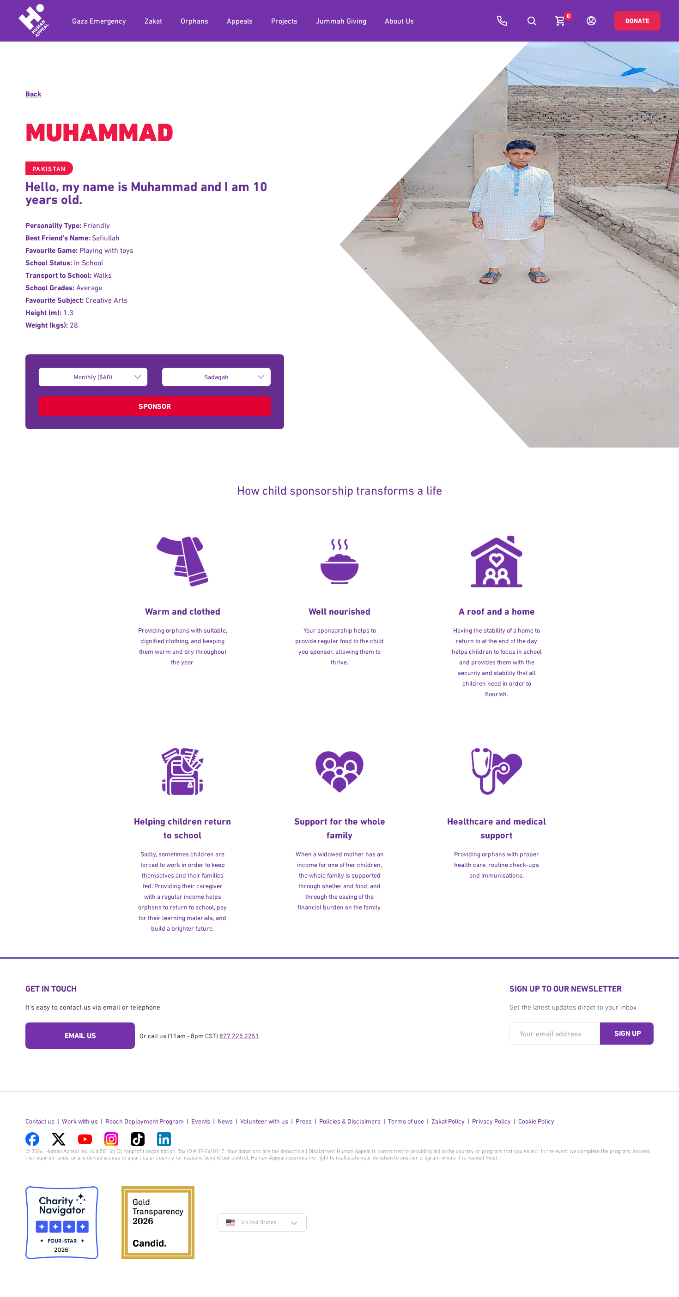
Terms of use (406, 1121)
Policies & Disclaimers (350, 1121)
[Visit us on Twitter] (59, 1139)
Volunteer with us (264, 1121)
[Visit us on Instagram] (111, 1139)
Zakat (153, 21)
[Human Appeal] (33, 21)
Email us (80, 1035)
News (225, 1121)
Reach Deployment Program (144, 1121)
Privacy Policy (491, 1121)
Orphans (194, 21)
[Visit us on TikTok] (138, 1139)
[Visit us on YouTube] (85, 1139)
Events (200, 1121)
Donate (637, 20)
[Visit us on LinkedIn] (164, 1139)
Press (304, 1121)
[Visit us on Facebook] (32, 1139)
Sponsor (155, 406)
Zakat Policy (448, 1121)
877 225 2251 (239, 1036)
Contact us (40, 1121)
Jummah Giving (341, 21)
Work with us (80, 1121)
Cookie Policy (536, 1121)
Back (33, 94)
